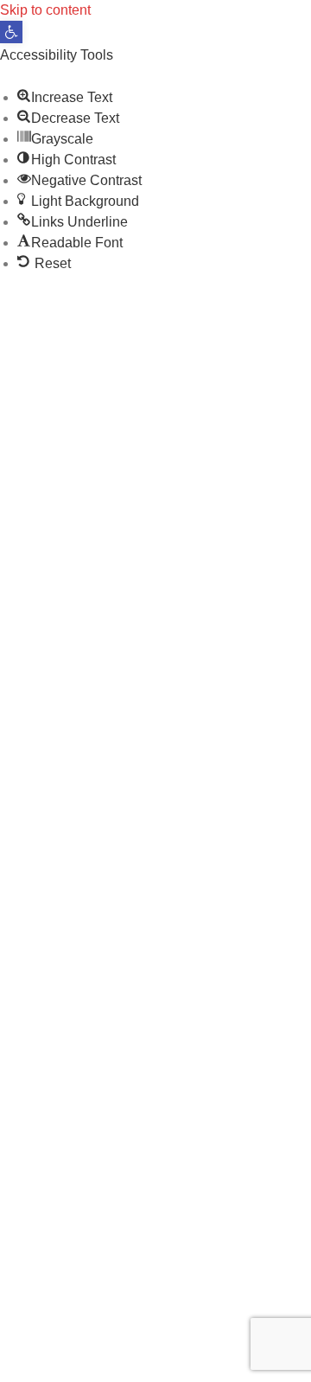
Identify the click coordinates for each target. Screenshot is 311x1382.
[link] (11, 32)
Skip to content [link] (45, 10)
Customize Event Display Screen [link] (188, 747)
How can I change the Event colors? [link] (123, 841)
